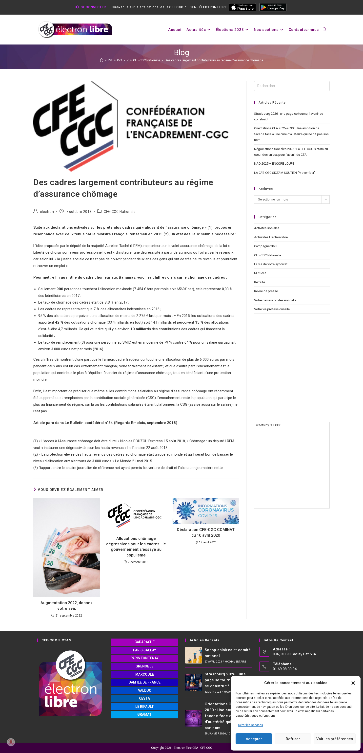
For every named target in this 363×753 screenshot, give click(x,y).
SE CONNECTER (93, 7)
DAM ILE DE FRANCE (145, 682)
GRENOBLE (144, 666)
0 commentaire (235, 661)
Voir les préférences (334, 739)
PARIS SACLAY (144, 650)
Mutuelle (260, 273)
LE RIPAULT (144, 707)
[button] (353, 683)
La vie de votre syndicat (270, 264)
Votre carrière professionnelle (275, 300)
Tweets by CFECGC (267, 425)
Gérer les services (250, 725)
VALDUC (144, 690)
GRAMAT (144, 714)
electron (47, 212)
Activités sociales (266, 228)
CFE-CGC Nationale (120, 212)
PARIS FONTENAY (144, 658)
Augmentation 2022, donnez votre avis (66, 605)
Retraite (259, 282)
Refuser (293, 739)
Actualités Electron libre (271, 237)
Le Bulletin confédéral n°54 (89, 423)
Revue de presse (266, 291)
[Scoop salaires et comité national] (193, 655)
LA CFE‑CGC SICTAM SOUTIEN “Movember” (284, 173)
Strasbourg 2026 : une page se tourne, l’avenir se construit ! (226, 680)
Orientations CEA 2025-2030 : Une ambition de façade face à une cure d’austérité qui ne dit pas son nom (291, 134)
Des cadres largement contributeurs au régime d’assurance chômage (214, 60)
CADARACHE (145, 642)
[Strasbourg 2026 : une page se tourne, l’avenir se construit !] (193, 682)
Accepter (254, 739)
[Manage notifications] (11, 742)
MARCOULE (144, 674)
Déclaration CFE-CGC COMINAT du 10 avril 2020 (206, 532)
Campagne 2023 (265, 246)
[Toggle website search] (324, 29)
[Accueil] (101, 60)
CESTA (144, 698)
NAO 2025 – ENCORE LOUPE (274, 163)
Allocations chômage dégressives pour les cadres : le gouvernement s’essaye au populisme (136, 546)
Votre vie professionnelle (272, 309)
